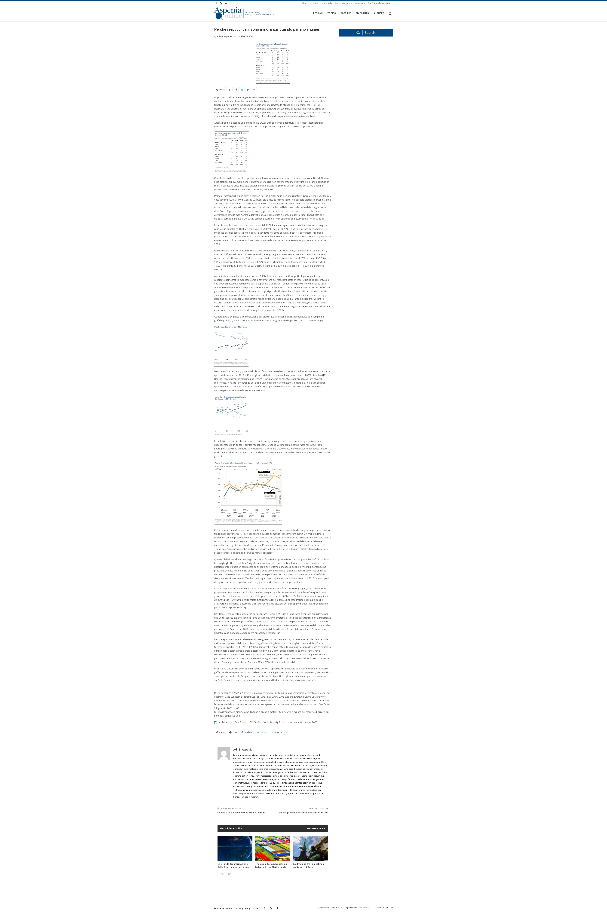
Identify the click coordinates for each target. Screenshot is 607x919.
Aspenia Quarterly (343, 3)
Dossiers (345, 13)
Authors (379, 13)
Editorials (362, 13)
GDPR (256, 908)
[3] (244, 607)
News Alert (360, 3)
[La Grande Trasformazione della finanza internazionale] (235, 848)
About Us (306, 3)
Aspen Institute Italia (322, 3)
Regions (318, 13)
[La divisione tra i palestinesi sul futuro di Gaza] (310, 848)
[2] (324, 375)
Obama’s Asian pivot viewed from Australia (241, 812)
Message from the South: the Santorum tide (303, 812)
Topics (331, 13)
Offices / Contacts (223, 908)
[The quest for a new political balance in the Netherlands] (272, 848)
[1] (324, 218)
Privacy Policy (243, 908)
